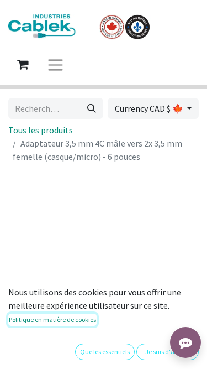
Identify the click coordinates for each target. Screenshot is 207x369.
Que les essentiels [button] (105, 351)
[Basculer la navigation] (55, 64)
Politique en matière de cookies (52, 319)
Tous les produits (40, 130)
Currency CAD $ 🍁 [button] (150, 108)
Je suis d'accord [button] (167, 351)
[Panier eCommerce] (22, 64)
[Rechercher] (91, 108)
